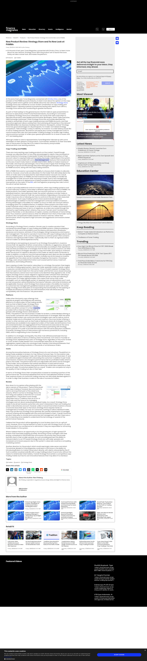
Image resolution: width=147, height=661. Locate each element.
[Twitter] (7, 469)
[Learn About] (28, 471)
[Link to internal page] (12, 481)
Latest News (84, 143)
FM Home (8, 38)
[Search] (97, 29)
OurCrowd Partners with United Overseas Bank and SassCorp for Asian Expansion (69, 504)
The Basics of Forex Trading (88, 237)
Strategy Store (62, 103)
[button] (49, 659)
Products (23, 38)
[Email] (15, 469)
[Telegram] (20, 469)
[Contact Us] (117, 42)
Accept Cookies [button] (119, 654)
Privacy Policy (80, 87)
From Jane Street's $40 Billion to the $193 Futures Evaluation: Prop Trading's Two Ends (105, 544)
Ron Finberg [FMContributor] (26, 47)
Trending (82, 241)
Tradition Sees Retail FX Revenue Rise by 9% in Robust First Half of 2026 (51, 543)
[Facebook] (24, 469)
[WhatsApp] (32, 469)
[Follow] (37, 470)
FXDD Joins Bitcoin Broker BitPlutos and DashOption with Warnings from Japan (105, 515)
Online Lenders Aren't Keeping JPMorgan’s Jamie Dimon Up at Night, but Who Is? (33, 515)
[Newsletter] (117, 38)
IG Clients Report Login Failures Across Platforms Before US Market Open (92, 135)
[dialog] (73, 655)
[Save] (45, 470)
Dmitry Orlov (53, 99)
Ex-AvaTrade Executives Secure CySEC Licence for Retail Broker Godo (33, 543)
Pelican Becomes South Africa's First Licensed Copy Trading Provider (87, 543)
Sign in (111, 29)
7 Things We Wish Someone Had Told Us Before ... (95, 223)
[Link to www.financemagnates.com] (95, 108)
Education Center (88, 171)
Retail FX (15, 38)
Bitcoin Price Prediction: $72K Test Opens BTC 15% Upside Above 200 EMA (95, 254)
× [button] (145, 650)
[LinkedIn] (11, 469)
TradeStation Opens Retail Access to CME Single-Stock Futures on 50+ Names (69, 544)
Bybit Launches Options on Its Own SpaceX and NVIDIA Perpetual (96, 157)
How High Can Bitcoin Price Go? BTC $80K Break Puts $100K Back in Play (95, 247)
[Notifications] (103, 29)
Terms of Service (80, 89)
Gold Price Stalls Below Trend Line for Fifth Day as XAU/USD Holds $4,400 (95, 262)
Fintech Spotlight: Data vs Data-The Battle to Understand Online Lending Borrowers (32, 504)
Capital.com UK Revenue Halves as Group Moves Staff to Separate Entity (93, 164)
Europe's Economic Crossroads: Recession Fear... (95, 197)
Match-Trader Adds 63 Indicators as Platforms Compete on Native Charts (95, 233)
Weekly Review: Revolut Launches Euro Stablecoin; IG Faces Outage (92, 149)
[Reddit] (41, 469)
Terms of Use (100, 76)
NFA (31, 182)
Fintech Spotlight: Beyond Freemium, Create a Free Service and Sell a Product (68, 515)
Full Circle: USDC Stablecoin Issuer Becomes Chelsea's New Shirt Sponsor (15, 544)
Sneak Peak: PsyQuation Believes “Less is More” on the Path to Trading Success (104, 504)
